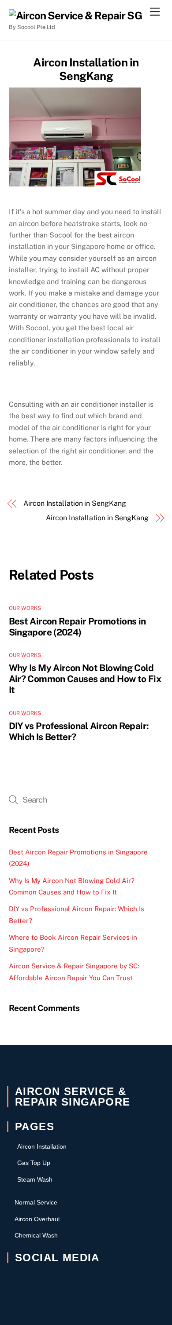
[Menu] (155, 12)
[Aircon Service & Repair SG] (75, 15)
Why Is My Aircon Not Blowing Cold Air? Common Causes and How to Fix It (85, 678)
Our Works (25, 608)
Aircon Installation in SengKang (85, 69)
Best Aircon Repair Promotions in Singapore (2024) (77, 627)
